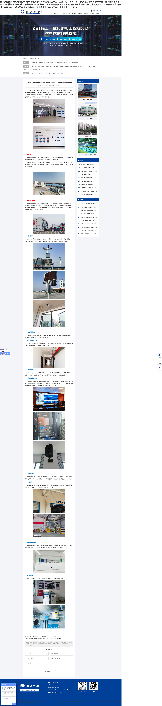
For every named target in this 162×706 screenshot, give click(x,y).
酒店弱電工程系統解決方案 (85, 181)
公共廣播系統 (67, 62)
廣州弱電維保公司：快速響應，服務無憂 (88, 171)
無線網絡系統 (50, 62)
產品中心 (74, 13)
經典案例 (80, 13)
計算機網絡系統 (41, 62)
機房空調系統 (49, 66)
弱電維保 (68, 13)
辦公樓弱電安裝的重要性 (85, 174)
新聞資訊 (86, 13)
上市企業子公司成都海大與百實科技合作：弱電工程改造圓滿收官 (88, 203)
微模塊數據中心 (36, 69)
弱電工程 (26, 62)
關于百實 (92, 13)
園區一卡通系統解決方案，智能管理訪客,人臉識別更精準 (88, 167)
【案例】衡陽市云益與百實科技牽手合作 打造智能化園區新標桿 (88, 230)
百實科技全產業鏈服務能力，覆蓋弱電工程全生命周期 (88, 220)
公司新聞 (37, 58)
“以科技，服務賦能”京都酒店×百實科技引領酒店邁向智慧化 (88, 207)
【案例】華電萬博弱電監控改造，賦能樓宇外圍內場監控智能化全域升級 (45, 638)
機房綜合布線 (34, 66)
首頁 (51, 13)
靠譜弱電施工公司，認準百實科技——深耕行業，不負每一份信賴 (88, 187)
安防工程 (26, 73)
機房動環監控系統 (82, 66)
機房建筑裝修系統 (27, 69)
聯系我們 (97, 13)
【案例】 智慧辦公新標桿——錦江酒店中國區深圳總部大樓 (42, 636)
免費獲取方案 (49, 671)
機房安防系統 (41, 66)
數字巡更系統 (49, 73)
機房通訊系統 (56, 66)
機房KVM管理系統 (64, 66)
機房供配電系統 (73, 66)
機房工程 (26, 66)
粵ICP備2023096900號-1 (57, 692)
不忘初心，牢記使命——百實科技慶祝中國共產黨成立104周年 (88, 223)
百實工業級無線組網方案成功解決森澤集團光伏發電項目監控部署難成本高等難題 (88, 213)
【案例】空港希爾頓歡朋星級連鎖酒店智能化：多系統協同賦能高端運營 (88, 217)
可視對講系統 (41, 73)
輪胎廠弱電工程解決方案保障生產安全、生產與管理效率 (88, 184)
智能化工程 (56, 13)
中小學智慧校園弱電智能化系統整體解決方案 (88, 191)
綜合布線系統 (34, 62)
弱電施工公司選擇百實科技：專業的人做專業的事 (88, 177)
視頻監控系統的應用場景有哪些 (86, 164)
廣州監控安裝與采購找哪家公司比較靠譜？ (88, 194)
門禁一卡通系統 (64, 73)
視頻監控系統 (34, 73)
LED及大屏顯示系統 (58, 62)
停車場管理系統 (56, 73)
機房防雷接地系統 (92, 66)
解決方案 (63, 13)
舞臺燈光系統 (75, 62)
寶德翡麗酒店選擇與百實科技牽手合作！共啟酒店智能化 (88, 210)
